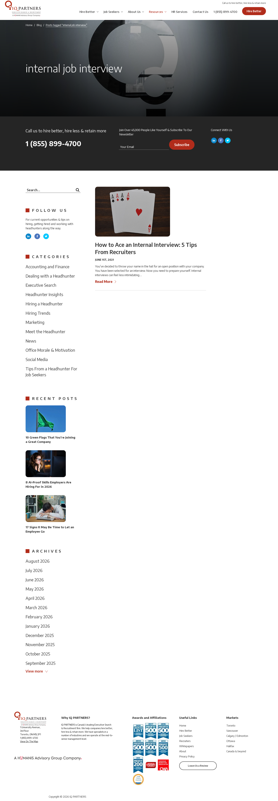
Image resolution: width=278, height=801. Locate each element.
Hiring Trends (38, 313)
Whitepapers (186, 746)
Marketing (35, 322)
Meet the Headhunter (45, 331)
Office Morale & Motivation (50, 350)
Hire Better (87, 12)
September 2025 (41, 663)
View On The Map (29, 741)
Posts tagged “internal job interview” (66, 25)
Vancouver (232, 730)
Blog (39, 25)
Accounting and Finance (47, 266)
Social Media (37, 359)
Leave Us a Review (198, 765)
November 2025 (40, 644)
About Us (134, 12)
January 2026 (38, 626)
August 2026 (38, 561)
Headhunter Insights (44, 294)
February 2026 (39, 616)
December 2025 (40, 635)
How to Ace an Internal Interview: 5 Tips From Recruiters (146, 248)
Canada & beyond (236, 751)
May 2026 (35, 588)
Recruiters (185, 741)
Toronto (230, 725)
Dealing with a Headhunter (50, 276)
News (31, 340)
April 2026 (35, 598)
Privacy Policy (187, 756)
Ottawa (230, 741)
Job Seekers (111, 12)
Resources (156, 12)
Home (29, 25)
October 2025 (38, 653)
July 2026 (34, 570)
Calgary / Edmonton (237, 735)
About (182, 751)
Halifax (230, 746)
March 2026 (36, 607)
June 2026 (35, 579)
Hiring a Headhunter (44, 303)
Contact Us (200, 12)
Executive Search (41, 285)
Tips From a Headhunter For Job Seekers (51, 371)
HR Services (179, 12)
